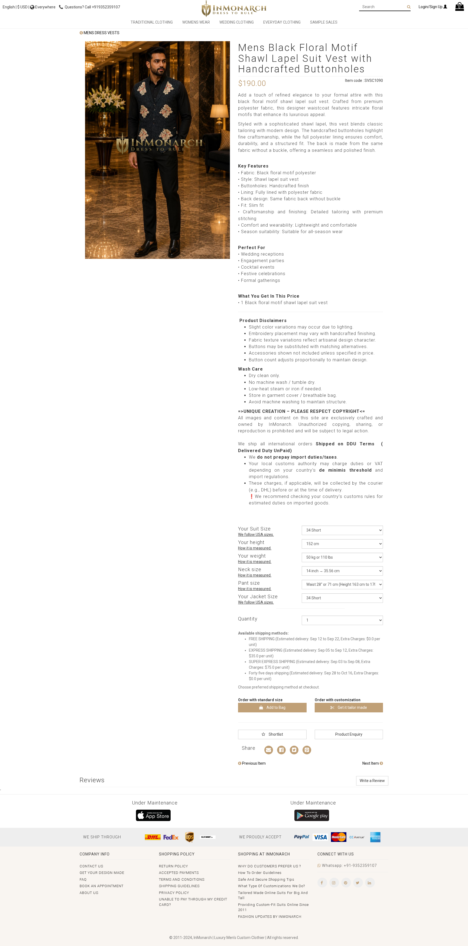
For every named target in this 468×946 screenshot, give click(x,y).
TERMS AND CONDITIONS (181, 879)
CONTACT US (91, 866)
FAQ (83, 879)
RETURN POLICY (173, 866)
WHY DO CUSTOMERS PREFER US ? (269, 866)
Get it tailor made (352, 707)
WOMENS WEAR (196, 22)
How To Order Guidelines (260, 873)
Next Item (371, 763)
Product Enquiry (348, 734)
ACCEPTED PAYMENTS (179, 873)
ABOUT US (89, 893)
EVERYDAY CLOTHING (282, 22)
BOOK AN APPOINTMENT (101, 886)
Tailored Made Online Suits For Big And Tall (273, 895)
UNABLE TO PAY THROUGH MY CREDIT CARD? (193, 902)
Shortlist (275, 734)
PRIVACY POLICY (174, 893)
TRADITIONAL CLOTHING (152, 22)
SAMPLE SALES (323, 22)
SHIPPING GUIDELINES (179, 886)
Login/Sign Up (431, 7)
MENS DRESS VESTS (101, 33)
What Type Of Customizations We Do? (271, 886)
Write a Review (372, 780)
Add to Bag (275, 707)
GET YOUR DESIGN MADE (102, 873)
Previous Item (253, 763)
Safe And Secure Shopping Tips (266, 879)
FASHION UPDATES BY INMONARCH (269, 917)
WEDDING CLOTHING (236, 22)
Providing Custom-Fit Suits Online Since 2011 (273, 907)
